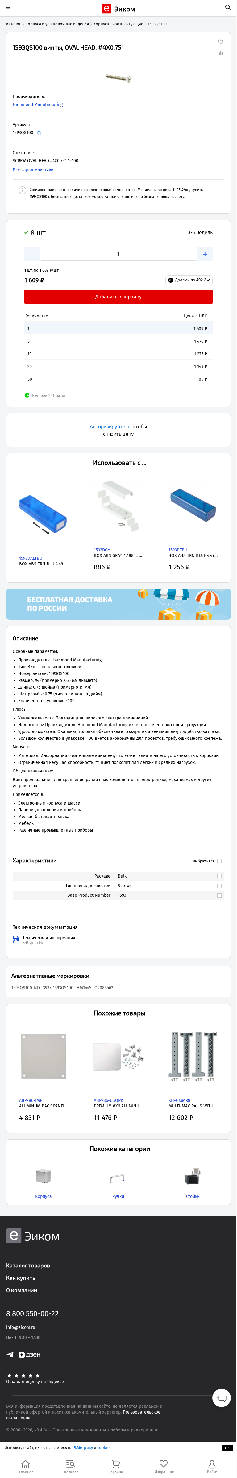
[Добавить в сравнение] (220, 52)
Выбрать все (204, 861)
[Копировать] (39, 133)
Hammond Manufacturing (38, 104)
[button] (118, 78)
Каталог (13, 24)
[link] (166, 876)
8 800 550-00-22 (32, 1313)
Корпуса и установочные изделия (57, 24)
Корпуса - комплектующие (118, 24)
